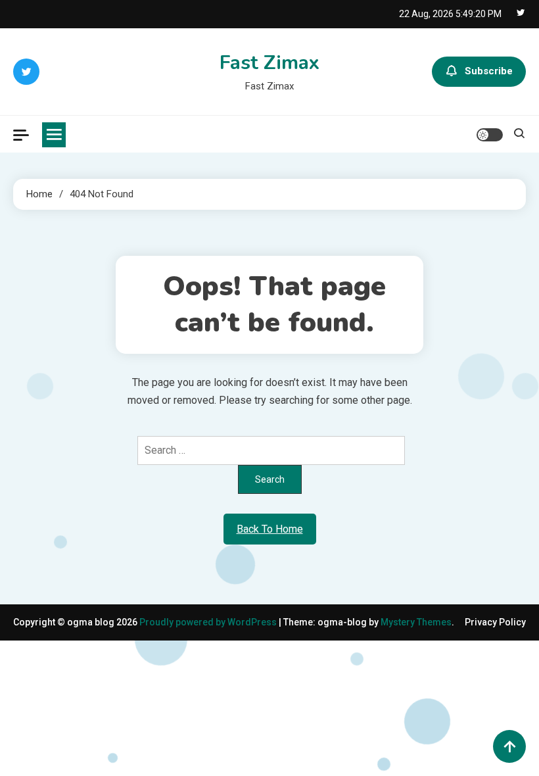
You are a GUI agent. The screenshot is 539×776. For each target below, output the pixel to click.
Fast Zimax (269, 62)
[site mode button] (490, 134)
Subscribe (489, 71)
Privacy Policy (495, 622)
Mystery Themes (416, 622)
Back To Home (270, 529)
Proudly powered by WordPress (209, 622)
